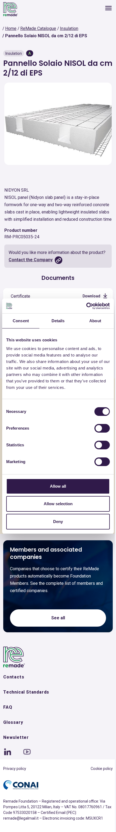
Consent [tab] (21, 320)
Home (10, 28)
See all (58, 617)
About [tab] (95, 320)
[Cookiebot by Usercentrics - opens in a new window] (86, 306)
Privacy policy (14, 768)
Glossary (13, 722)
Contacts (13, 677)
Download (91, 296)
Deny (58, 521)
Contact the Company (31, 259)
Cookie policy (102, 768)
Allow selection (58, 503)
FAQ (7, 707)
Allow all (58, 486)
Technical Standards (26, 692)
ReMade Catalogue (38, 28)
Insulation (69, 28)
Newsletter (16, 737)
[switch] (102, 428)
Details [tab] (58, 320)
